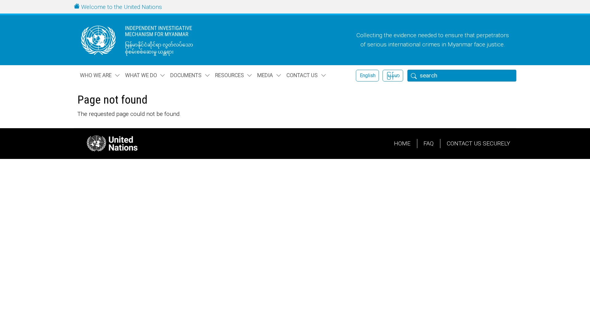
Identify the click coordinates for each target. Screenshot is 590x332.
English (368, 75)
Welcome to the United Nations (121, 6)
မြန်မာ (393, 75)
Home (402, 143)
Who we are (96, 75)
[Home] (149, 40)
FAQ (428, 143)
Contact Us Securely (478, 143)
